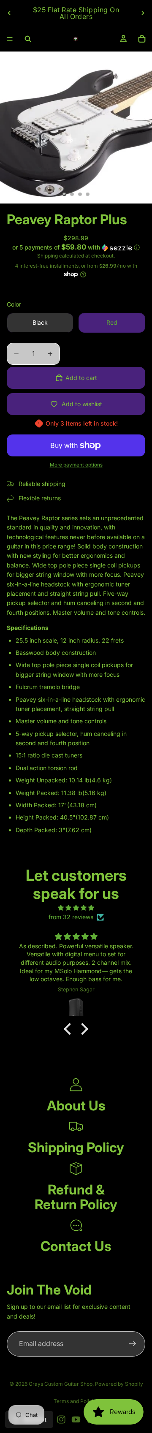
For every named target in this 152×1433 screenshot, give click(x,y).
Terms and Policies (76, 1401)
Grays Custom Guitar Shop (60, 1384)
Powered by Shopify (119, 1384)
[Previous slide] (9, 13)
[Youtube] (76, 1419)
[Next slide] (142, 13)
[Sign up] (132, 1344)
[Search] (28, 39)
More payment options (76, 465)
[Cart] (142, 39)
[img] (76, 907)
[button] (76, 247)
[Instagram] (61, 1419)
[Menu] (9, 39)
